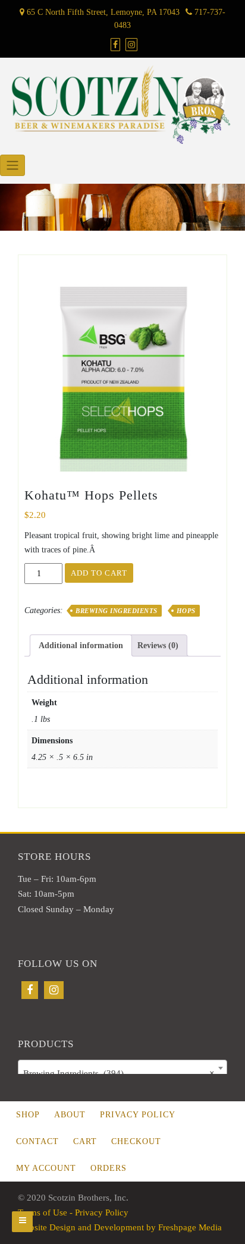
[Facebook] (29, 990)
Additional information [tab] (81, 645)
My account (46, 1168)
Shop (28, 1114)
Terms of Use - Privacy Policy (73, 1212)
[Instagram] (54, 990)
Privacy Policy (137, 1114)
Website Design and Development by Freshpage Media (120, 1227)
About (70, 1114)
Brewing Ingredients (117, 610)
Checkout (136, 1141)
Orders (108, 1168)
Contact (37, 1141)
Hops (186, 610)
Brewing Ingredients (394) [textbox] (119, 1073)
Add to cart (99, 572)
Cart (85, 1141)
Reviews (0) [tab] (157, 645)
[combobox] (122, 1068)
